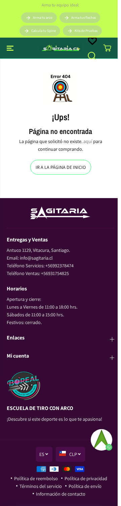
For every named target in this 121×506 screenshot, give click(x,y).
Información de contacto (60, 494)
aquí (87, 141)
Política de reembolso (36, 478)
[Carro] (107, 48)
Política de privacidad (86, 478)
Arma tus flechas (83, 17)
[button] (11, 48)
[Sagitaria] (61, 48)
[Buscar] (92, 56)
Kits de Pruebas (86, 30)
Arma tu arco (42, 17)
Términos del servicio (40, 486)
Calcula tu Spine (43, 30)
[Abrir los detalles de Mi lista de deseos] (92, 41)
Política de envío (85, 486)
